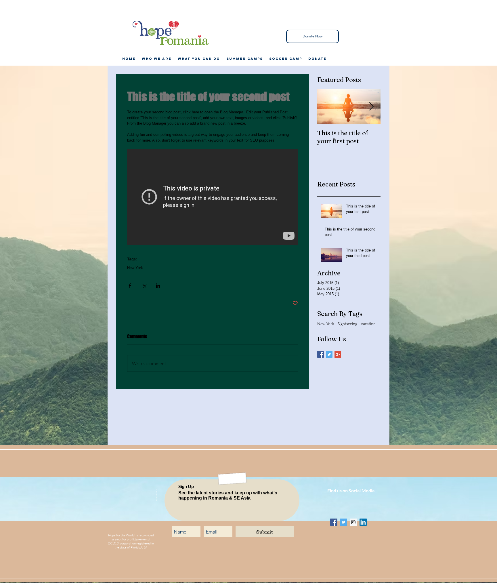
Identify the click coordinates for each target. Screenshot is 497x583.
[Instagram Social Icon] (353, 522)
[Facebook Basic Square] (320, 354)
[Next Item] (371, 106)
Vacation (368, 323)
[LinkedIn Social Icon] (363, 522)
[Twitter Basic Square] (329, 354)
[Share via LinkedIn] (158, 285)
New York (135, 268)
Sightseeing (347, 323)
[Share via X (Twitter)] (144, 285)
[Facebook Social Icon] (333, 522)
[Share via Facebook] (130, 285)
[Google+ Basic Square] (337, 354)
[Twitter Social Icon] (343, 522)
